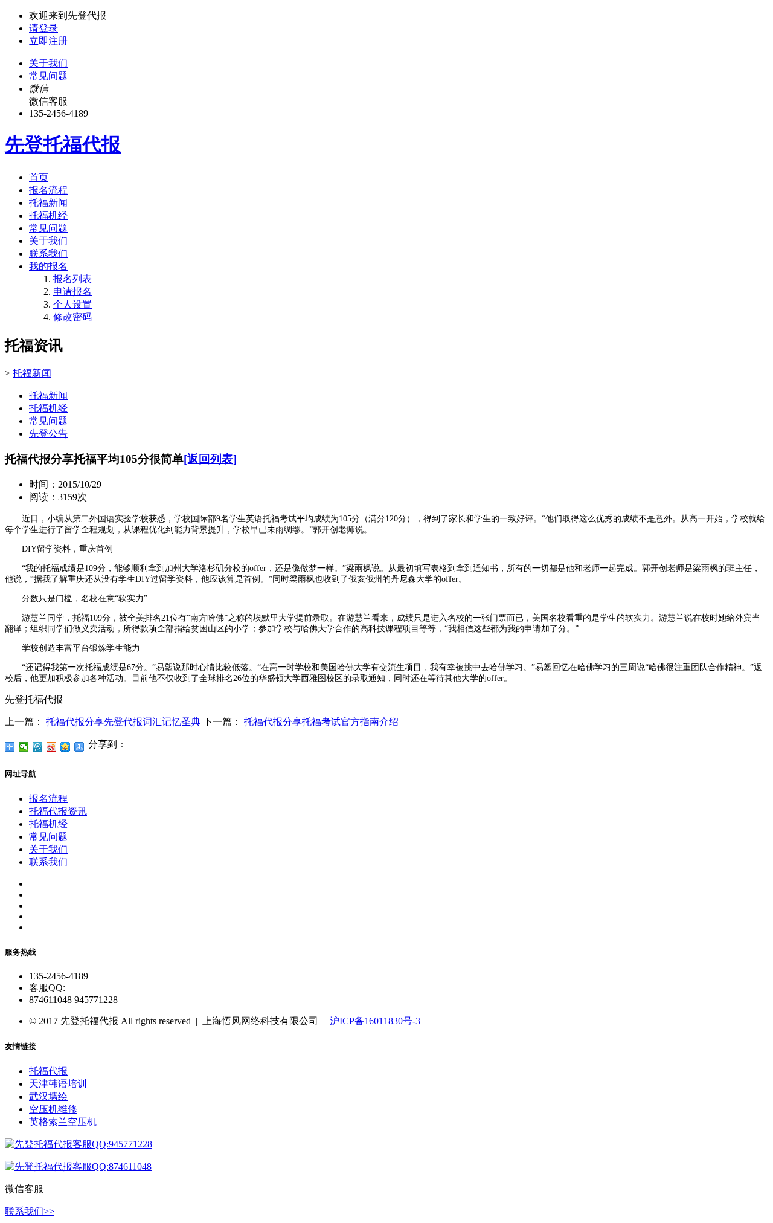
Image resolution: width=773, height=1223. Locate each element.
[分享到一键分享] (79, 747)
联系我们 (48, 253)
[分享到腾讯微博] (38, 747)
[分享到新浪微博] (52, 747)
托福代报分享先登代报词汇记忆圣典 (123, 722)
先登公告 (48, 433)
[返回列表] (210, 459)
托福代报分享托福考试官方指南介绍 (321, 722)
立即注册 (48, 41)
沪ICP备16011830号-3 (375, 1021)
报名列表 (72, 279)
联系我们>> (29, 1211)
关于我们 (48, 63)
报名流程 (48, 190)
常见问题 (48, 76)
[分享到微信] (24, 747)
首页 (38, 177)
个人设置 (72, 304)
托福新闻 (48, 203)
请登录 (43, 28)
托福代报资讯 (58, 811)
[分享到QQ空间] (65, 747)
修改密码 (72, 317)
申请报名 (72, 291)
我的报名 (48, 266)
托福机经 (48, 215)
